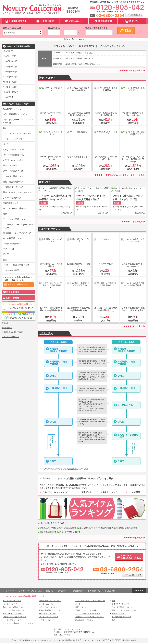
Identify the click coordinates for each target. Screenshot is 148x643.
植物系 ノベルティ (119, 614)
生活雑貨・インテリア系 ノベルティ (89, 617)
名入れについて (110, 492)
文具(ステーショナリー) (14, 149)
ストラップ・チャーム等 (48, 617)
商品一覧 (49, 591)
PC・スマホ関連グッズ (13, 155)
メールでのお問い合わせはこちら (131, 556)
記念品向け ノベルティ (84, 620)
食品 (5, 259)
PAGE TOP (139, 591)
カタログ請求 (12, 292)
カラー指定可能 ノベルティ (15, 114)
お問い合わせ (12, 297)
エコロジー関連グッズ (13, 176)
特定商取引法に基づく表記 (12, 332)
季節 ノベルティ (10, 165)
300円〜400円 (10, 82)
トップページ (9, 591)
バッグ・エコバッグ (14, 139)
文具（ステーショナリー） (122, 604)
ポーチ (6, 144)
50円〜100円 (10, 56)
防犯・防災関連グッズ (13, 181)
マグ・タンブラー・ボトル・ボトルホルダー (18, 121)
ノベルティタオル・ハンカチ (18, 133)
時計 (5, 128)
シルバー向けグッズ (12, 198)
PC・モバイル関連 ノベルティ (15, 607)
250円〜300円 (10, 77)
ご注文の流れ (78, 591)
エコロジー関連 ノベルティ (13, 610)
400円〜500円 (10, 87)
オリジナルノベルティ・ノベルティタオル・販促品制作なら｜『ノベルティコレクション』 (66, 640)
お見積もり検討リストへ (18, 284)
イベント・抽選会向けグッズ (16, 265)
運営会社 (5, 323)
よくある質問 (134, 492)
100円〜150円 (10, 61)
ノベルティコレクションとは (55, 492)
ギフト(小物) (8, 249)
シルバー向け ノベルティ (13, 614)
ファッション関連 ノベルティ (14, 617)
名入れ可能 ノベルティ (13, 109)
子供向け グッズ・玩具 (13, 187)
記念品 (6, 254)
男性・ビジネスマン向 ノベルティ (125, 610)
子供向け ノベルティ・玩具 (86, 610)
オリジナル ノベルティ (13, 160)
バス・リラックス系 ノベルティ (87, 614)
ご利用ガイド (73, 469)
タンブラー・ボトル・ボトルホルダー (90, 601)
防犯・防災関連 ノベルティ (50, 610)
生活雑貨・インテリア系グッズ (17, 233)
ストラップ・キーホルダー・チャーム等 (18, 226)
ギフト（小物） (45, 620)
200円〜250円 (10, 71)
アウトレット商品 (11, 270)
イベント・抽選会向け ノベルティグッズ (19, 623)
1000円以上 (9, 97)
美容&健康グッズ (10, 203)
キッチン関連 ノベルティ (13, 620)
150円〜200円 (10, 66)
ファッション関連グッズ (14, 219)
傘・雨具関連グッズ (12, 238)
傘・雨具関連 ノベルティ (121, 617)
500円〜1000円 (11, 92)
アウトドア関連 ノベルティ (122, 607)
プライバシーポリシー (10, 337)
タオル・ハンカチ (10, 604)
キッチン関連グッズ (12, 243)
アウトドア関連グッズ (13, 171)
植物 (5, 214)
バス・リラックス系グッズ (15, 208)
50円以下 (8, 51)
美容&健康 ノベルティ (48, 614)
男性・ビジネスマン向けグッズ (17, 192)
